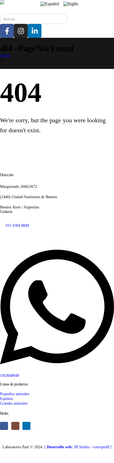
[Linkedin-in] (35, 31)
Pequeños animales (14, 394)
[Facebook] (4, 426)
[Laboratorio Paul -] (17, 2)
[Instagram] (21, 31)
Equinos (6, 398)
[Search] (60, 19)
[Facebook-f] (7, 31)
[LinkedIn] (26, 426)
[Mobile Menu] (91, 7)
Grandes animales (13, 403)
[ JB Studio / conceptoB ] (78, 447)
